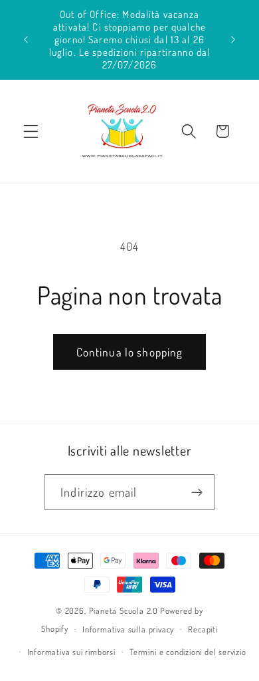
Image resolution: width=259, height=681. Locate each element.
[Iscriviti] (197, 492)
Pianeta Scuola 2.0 (124, 610)
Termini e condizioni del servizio (188, 651)
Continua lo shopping (129, 351)
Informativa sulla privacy (128, 629)
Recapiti (202, 629)
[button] (31, 131)
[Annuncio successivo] (233, 39)
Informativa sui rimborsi (71, 651)
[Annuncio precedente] (26, 39)
